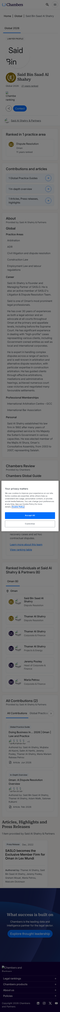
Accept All (30, 515)
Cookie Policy (18, 507)
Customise (30, 524)
